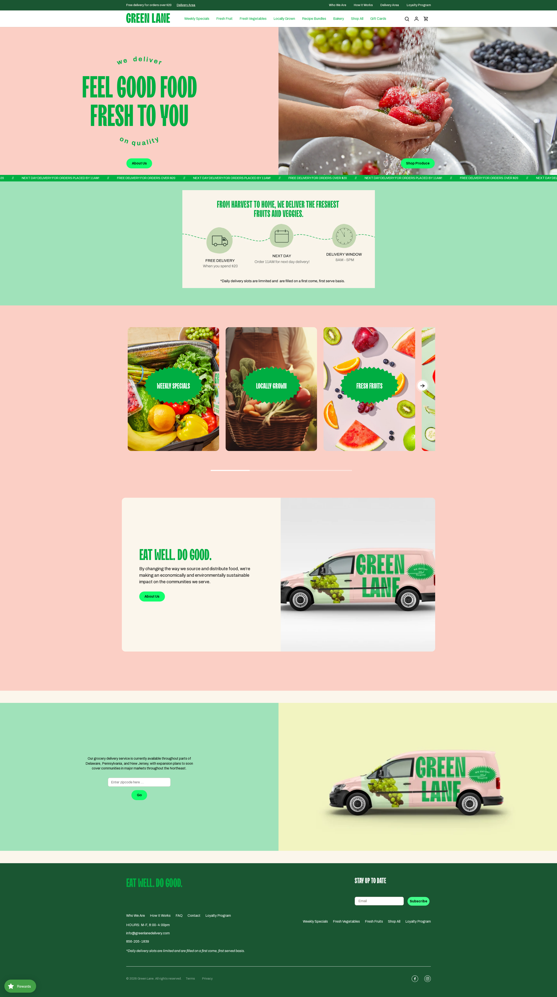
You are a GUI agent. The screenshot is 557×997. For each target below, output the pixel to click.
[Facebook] (413, 978)
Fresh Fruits (374, 921)
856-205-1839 (137, 941)
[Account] (416, 19)
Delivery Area (186, 5)
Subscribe (418, 901)
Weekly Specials (315, 921)
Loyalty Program (419, 5)
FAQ (179, 915)
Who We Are (338, 5)
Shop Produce (417, 163)
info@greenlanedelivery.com (148, 933)
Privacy (207, 978)
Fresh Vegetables (346, 921)
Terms (190, 978)
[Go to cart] (426, 19)
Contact (194, 915)
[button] (422, 386)
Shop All (394, 921)
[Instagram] (426, 978)
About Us (139, 163)
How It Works (363, 5)
